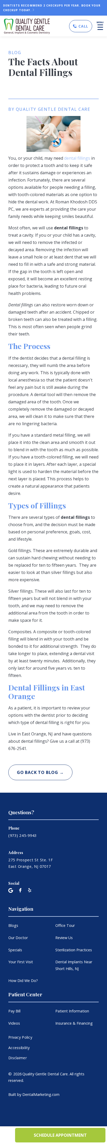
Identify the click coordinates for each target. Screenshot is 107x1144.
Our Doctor (18, 937)
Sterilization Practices (73, 949)
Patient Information (72, 1011)
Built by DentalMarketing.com (33, 1094)
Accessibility (19, 1047)
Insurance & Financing (74, 1023)
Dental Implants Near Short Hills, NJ (73, 965)
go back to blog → (40, 772)
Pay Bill (14, 1011)
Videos (14, 1023)
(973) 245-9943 (22, 835)
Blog (14, 52)
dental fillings (77, 158)
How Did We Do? (23, 980)
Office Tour (65, 925)
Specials (15, 949)
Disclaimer (17, 1057)
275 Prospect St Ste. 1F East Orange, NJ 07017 (30, 863)
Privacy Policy (20, 1037)
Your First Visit (20, 961)
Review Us (64, 937)
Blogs (13, 925)
